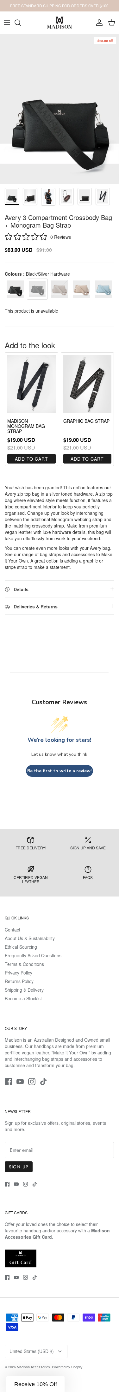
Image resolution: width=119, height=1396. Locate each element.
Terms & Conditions (24, 964)
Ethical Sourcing (21, 947)
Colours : (37, 274)
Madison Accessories (33, 1366)
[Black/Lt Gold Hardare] (15, 289)
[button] (35, 1384)
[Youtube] (20, 1081)
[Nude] (81, 289)
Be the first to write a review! (59, 771)
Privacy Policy (18, 972)
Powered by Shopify (67, 1366)
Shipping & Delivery (24, 990)
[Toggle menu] (7, 23)
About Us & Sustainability (30, 938)
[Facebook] (8, 1081)
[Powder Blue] (103, 289)
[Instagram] (31, 1081)
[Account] (98, 23)
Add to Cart (31, 459)
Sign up (18, 1167)
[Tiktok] (43, 1081)
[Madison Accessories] (59, 23)
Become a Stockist (23, 998)
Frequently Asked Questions (33, 955)
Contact (12, 929)
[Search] (21, 23)
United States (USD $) (31, 1351)
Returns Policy (19, 981)
